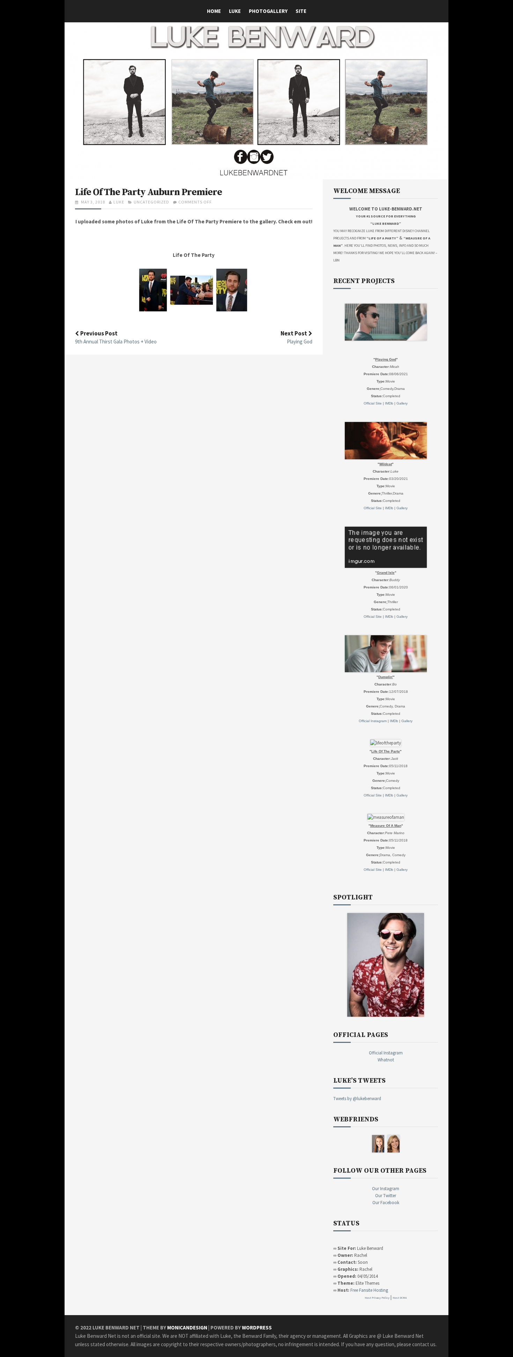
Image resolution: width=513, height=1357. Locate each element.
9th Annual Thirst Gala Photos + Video (116, 341)
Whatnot (386, 1060)
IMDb (389, 403)
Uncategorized (151, 202)
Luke (118, 202)
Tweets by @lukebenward (357, 1099)
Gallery (402, 403)
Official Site (373, 403)
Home (214, 11)
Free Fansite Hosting (369, 1290)
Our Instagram (385, 1189)
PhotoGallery (268, 11)
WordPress (257, 1327)
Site (301, 11)
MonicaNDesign (187, 1327)
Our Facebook (385, 1203)
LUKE (235, 11)
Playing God (299, 341)
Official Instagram (373, 721)
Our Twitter (385, 1196)
